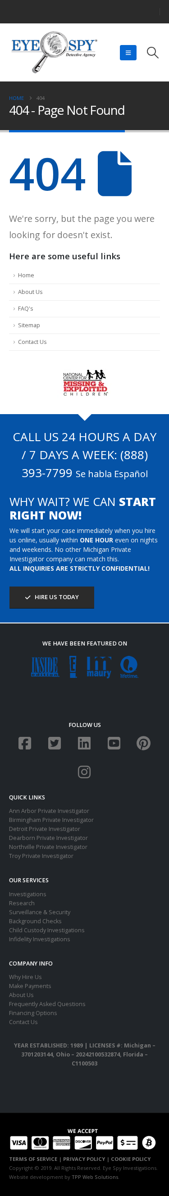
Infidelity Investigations (39, 939)
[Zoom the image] (84, 373)
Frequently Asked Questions (47, 1004)
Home (26, 275)
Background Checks (35, 921)
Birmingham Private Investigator (51, 820)
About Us (30, 292)
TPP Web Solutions (95, 1176)
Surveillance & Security (39, 912)
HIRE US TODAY (56, 597)
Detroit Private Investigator (44, 829)
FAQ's (25, 308)
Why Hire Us (25, 977)
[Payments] (82, 1138)
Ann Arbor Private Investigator (49, 811)
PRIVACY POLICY (84, 1158)
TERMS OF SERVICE (33, 1158)
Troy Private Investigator (41, 856)
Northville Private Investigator (48, 847)
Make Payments (30, 986)
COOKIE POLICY (131, 1158)
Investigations (27, 894)
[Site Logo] (54, 53)
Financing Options (33, 1013)
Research (22, 903)
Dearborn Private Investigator (48, 838)
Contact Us (32, 342)
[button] (128, 52)
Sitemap (29, 325)
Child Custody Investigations (47, 930)
